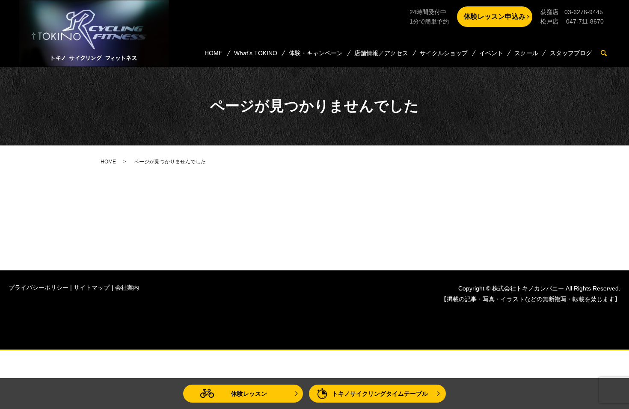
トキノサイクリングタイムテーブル (380, 393)
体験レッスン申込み (494, 16)
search (607, 53)
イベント (491, 53)
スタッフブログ (571, 53)
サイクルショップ (444, 53)
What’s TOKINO (255, 53)
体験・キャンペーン (316, 53)
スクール (526, 53)
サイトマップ (92, 287)
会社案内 (127, 287)
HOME (214, 53)
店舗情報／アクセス (381, 53)
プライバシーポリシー (38, 287)
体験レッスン (249, 393)
